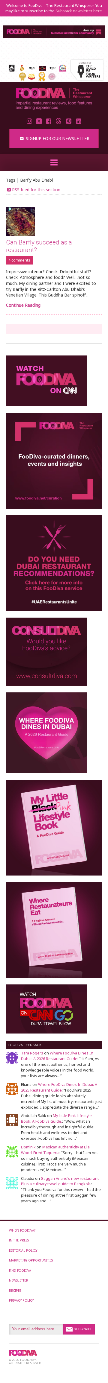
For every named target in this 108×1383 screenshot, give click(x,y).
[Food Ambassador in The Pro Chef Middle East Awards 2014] (62, 70)
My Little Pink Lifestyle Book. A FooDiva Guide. (56, 1118)
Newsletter (18, 1280)
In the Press (19, 1240)
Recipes (15, 1290)
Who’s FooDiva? (22, 1230)
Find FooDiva (20, 1270)
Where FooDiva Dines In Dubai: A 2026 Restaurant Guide (57, 1056)
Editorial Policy (23, 1250)
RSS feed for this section (36, 189)
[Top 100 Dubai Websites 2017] (21, 69)
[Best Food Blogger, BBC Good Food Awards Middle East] (42, 69)
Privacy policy (21, 1300)
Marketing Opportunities (31, 1260)
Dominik (28, 1147)
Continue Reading (23, 305)
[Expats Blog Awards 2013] (22, 79)
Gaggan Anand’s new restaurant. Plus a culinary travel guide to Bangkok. (60, 1181)
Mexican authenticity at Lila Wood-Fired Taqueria (55, 1150)
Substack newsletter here (79, 10)
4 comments (19, 260)
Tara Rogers (32, 1053)
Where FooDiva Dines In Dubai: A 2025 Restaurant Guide (59, 1087)
